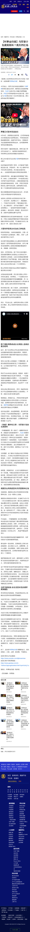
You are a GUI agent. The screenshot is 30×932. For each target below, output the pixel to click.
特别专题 (15, 873)
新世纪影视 (20, 919)
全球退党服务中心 (18, 917)
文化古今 (11, 844)
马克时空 (22, 823)
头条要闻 (10, 794)
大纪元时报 (19, 915)
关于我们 (10, 908)
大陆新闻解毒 (23, 825)
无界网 (14, 919)
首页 (2, 37)
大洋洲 (22, 764)
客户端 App (4, 912)
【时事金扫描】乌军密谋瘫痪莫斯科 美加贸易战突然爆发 (24, 711)
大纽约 (8, 764)
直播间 (16, 778)
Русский (9, 769)
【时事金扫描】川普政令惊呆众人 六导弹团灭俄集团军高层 (10, 699)
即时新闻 (22, 794)
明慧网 (3, 919)
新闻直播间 (14, 11)
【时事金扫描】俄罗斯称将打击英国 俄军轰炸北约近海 (24, 686)
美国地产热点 (12, 846)
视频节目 (6, 37)
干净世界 (4, 917)
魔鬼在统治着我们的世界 (18, 883)
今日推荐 (10, 796)
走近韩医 (21, 842)
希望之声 (10, 917)
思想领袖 (22, 813)
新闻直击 (11, 813)
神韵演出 (10, 798)
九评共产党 (15, 885)
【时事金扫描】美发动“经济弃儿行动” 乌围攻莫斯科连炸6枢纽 (10, 711)
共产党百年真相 (16, 879)
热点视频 (16, 794)
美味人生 (16, 859)
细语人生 (22, 827)
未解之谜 (11, 832)
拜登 (5, 93)
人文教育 (11, 830)
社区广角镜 (11, 821)
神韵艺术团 (11, 915)
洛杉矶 (18, 764)
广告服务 (16, 910)
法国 (4, 766)
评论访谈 (12, 37)
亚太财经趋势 (12, 823)
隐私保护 (23, 908)
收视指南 (17, 908)
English (25, 766)
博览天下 (16, 796)
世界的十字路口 (23, 821)
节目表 (10, 778)
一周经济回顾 (12, 819)
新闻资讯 (15, 775)
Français (3, 769)
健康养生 (21, 830)
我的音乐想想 (17, 871)
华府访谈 (11, 817)
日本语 (15, 769)
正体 (25, 1)
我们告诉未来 (15, 875)
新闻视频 (12, 803)
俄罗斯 (6, 405)
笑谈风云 (11, 834)
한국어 (20, 769)
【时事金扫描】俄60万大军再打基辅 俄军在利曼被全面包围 (10, 686)
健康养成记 (21, 838)
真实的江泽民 (15, 887)
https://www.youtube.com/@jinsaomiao (13, 658)
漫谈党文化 (15, 897)
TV (21, 11)
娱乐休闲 (16, 848)
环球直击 (11, 807)
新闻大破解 (22, 815)
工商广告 (14, 901)
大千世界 (16, 863)
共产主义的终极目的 (17, 881)
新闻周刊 (11, 815)
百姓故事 (14, 895)
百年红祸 (14, 889)
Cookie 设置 (15, 929)
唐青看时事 (22, 819)
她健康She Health (23, 834)
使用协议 (4, 910)
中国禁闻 (11, 809)
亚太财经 (11, 825)
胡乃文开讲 (21, 836)
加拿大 (13, 764)
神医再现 (21, 840)
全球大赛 (16, 798)
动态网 (8, 919)
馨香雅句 (11, 838)
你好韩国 (16, 855)
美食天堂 (16, 857)
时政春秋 (22, 811)
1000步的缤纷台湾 (18, 868)
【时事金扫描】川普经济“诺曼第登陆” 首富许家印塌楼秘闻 (25, 723)
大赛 (15, 1)
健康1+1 (21, 832)
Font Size (22, 74)
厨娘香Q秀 (16, 865)
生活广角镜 (16, 851)
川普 (5, 96)
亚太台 (13, 766)
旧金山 (8, 766)
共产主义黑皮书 (16, 893)
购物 (20, 781)
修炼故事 (14, 899)
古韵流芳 (11, 836)
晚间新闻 (11, 811)
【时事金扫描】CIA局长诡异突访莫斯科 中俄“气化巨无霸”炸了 (25, 699)
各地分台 (20, 1)
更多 (26, 919)
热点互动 (22, 807)
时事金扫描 (18, 37)
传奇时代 (14, 877)
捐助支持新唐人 (12, 781)
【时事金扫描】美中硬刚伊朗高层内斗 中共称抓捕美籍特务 (10, 723)
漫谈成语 (11, 840)
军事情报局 (22, 817)
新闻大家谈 (22, 805)
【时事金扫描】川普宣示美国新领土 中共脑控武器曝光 (10, 736)
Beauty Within (17, 861)
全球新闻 (11, 805)
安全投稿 (10, 910)
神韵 (11, 1)
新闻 (9, 787)
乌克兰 (7, 91)
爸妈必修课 (11, 842)
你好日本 (16, 853)
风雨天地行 (15, 891)
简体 (28, 1)
